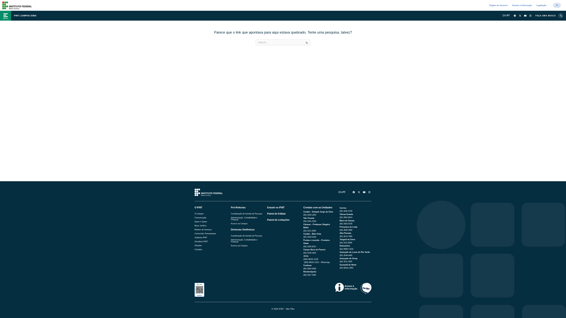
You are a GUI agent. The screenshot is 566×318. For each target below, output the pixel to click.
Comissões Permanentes (205, 233)
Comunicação (200, 218)
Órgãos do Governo (498, 5)
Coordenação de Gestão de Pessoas (246, 214)
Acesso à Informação (522, 5)
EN (504, 15)
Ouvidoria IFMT (201, 241)
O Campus (199, 214)
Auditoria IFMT (201, 237)
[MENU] (5, 15)
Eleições (198, 245)
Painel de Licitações (278, 220)
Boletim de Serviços (203, 229)
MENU (5, 18)
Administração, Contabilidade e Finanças (244, 219)
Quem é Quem (201, 222)
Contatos (198, 249)
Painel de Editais (276, 213)
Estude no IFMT (276, 207)
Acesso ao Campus (239, 223)
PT (508, 15)
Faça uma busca (545, 16)
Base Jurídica (200, 226)
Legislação (541, 5)
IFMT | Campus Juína (25, 15)
